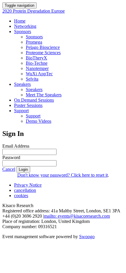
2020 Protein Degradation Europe (33, 10)
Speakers (22, 84)
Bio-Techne (36, 63)
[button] (8, 169)
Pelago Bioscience (43, 47)
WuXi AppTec (39, 73)
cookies (21, 195)
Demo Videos (38, 121)
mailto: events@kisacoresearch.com (77, 216)
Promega (34, 42)
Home (19, 20)
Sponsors (22, 31)
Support (21, 110)
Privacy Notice (28, 184)
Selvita (32, 78)
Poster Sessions (28, 105)
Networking (25, 26)
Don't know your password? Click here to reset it (62, 175)
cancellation (25, 190)
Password (11, 157)
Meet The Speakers (44, 94)
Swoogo (87, 236)
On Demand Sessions (34, 100)
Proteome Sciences (43, 52)
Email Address (15, 146)
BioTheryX (36, 57)
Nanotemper (37, 68)
